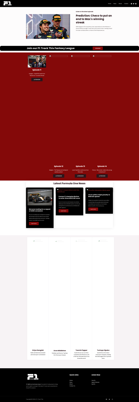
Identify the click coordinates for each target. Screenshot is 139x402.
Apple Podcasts (95, 382)
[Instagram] (135, 3)
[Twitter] (133, 3)
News (114, 3)
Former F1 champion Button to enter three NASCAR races (69, 197)
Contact (126, 3)
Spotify (93, 384)
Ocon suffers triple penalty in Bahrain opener (99, 195)
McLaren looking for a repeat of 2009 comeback (39, 210)
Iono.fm (93, 380)
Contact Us (72, 386)
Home (109, 3)
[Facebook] (131, 3)
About (120, 3)
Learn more (34, 223)
